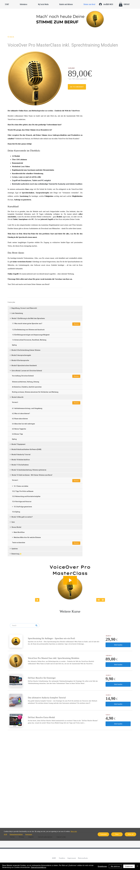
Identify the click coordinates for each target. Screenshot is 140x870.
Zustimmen (129, 866)
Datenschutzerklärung (38, 867)
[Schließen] (137, 866)
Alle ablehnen (115, 866)
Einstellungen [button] (102, 866)
